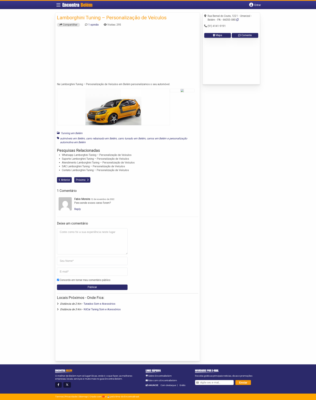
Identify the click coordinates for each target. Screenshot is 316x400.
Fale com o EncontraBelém (162, 380)
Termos (59, 396)
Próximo (81, 179)
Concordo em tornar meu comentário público (85, 280)
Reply (77, 209)
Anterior (65, 179)
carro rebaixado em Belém (101, 138)
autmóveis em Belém (72, 138)
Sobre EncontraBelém (160, 376)
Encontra (77, 5)
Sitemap (83, 396)
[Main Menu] (58, 5)
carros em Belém (157, 138)
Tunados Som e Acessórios (99, 303)
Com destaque (168, 385)
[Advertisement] (127, 56)
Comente (246, 35)
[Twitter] (67, 385)
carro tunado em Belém (131, 138)
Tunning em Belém (71, 133)
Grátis (182, 385)
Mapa (219, 35)
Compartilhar (69, 24)
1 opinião (93, 24)
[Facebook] (58, 385)
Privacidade (71, 396)
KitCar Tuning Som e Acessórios (102, 309)
